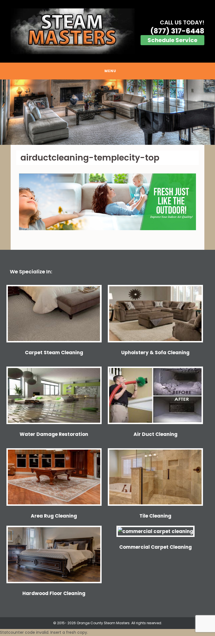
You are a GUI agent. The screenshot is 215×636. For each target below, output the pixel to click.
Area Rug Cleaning (54, 516)
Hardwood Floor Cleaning (53, 593)
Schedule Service (172, 40)
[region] (107, 112)
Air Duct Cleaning (155, 434)
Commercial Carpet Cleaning (155, 547)
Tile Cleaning (155, 516)
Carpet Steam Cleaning (54, 352)
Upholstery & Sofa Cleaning (155, 352)
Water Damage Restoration (54, 434)
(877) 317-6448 (177, 31)
